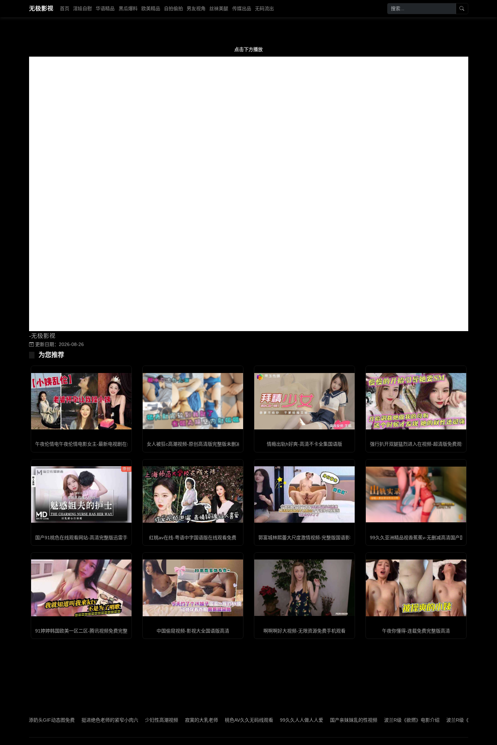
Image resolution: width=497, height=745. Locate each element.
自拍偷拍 (173, 8)
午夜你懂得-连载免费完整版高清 (416, 631)
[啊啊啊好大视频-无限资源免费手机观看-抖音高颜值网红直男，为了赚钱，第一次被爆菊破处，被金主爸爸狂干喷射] (304, 588)
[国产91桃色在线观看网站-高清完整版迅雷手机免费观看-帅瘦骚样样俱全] (81, 494)
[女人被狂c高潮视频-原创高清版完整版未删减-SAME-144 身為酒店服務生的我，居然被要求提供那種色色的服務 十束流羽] (193, 401)
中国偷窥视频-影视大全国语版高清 (193, 631)
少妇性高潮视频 (138, 720)
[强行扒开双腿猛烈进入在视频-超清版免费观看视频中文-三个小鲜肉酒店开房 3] (416, 401)
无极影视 (41, 8)
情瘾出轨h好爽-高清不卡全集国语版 (304, 444)
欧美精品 (150, 8)
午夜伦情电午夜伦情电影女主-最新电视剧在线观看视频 (92, 444)
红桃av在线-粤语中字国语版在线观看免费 (192, 537)
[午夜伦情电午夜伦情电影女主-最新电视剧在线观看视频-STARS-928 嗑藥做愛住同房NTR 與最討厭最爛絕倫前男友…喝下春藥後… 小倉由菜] (81, 401)
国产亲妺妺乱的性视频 (330, 720)
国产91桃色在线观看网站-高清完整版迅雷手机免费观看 (93, 537)
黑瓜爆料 (128, 8)
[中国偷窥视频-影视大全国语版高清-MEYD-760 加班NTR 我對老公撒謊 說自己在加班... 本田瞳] (193, 588)
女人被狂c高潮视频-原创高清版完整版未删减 (194, 444)
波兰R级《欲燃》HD (444, 720)
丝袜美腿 (218, 8)
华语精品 (105, 8)
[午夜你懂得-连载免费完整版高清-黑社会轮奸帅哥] (416, 588)
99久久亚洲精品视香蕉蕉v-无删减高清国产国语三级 (424, 537)
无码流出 (264, 8)
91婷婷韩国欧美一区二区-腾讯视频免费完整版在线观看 (93, 631)
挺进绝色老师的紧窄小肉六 (86, 720)
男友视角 (196, 8)
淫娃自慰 (82, 8)
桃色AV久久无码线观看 (226, 720)
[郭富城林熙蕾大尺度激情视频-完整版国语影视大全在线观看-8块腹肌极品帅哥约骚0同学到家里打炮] (304, 494)
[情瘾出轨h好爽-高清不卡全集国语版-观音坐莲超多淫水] (304, 401)
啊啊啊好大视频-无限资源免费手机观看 (304, 631)
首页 (64, 8)
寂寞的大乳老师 (178, 720)
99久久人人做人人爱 (278, 720)
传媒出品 (241, 8)
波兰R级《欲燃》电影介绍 (388, 720)
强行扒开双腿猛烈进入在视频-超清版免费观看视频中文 (427, 444)
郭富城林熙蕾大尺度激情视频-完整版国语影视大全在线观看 (320, 537)
